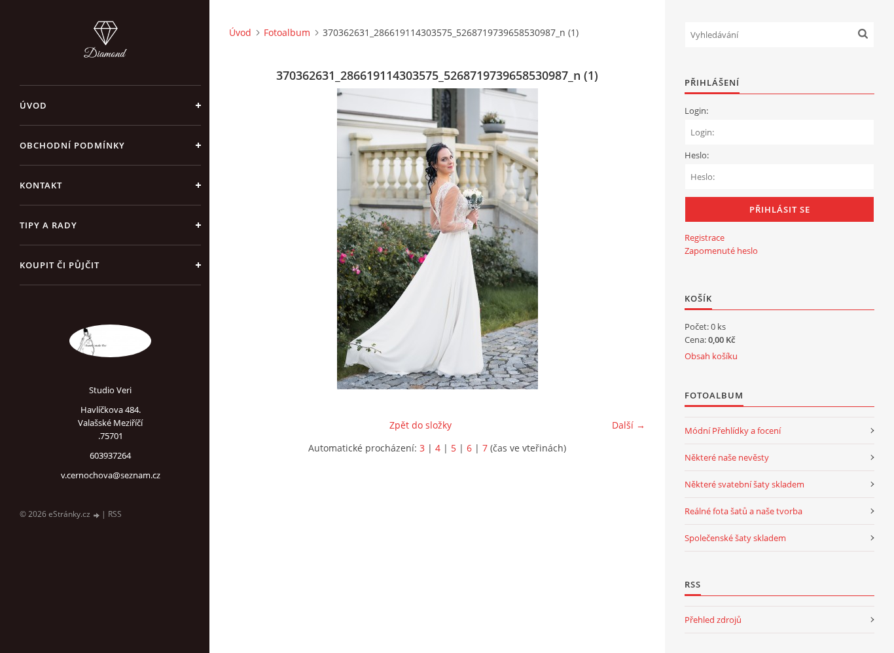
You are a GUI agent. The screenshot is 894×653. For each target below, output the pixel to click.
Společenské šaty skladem (735, 538)
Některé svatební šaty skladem (744, 484)
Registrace (704, 237)
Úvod (33, 105)
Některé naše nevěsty (727, 457)
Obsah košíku (711, 356)
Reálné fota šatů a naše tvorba (743, 511)
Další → (628, 425)
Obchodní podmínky (72, 145)
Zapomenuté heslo (721, 250)
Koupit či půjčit (59, 265)
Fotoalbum (287, 32)
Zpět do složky (420, 425)
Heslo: (697, 155)
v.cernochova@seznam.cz (110, 475)
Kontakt (41, 185)
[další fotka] (624, 238)
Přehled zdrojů (713, 620)
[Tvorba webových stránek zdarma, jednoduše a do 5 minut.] (96, 514)
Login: (696, 110)
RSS (115, 514)
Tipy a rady (48, 225)
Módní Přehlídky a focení (733, 430)
